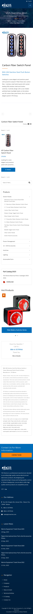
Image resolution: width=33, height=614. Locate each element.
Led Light (5, 421)
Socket (15, 421)
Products (6, 586)
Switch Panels (21, 21)
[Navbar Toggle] (30, 5)
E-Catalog (6, 596)
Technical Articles (9, 593)
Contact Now (16, 455)
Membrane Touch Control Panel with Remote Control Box (14, 200)
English (30, 1)
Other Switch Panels (9, 232)
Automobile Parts (8, 259)
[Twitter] (4, 489)
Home (9, 21)
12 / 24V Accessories (9, 246)
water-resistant (12, 431)
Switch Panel (25, 418)
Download (10, 282)
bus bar (4, 425)
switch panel (24, 421)
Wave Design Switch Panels (11, 216)
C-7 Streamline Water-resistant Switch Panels (16, 219)
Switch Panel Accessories (10, 235)
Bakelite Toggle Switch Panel (11, 229)
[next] (30, 114)
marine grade (6, 431)
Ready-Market (23, 612)
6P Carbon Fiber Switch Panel (7, 151)
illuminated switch (16, 427)
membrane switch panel (8, 429)
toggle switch (17, 429)
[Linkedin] (6, 489)
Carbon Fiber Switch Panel (16, 23)
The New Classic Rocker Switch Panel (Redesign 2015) (16, 226)
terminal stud (19, 425)
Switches (5, 250)
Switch (9, 421)
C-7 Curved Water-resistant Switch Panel (15, 207)
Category (14, 21)
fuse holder (24, 423)
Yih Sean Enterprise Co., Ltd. (19, 608)
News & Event (8, 590)
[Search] (29, 182)
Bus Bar (19, 421)
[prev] (2, 114)
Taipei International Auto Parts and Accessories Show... (16, 537)
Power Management (9, 241)
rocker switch (23, 429)
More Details (16, 356)
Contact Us (25, 431)
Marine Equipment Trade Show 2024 (12, 546)
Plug (12, 421)
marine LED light (6, 423)
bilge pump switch (7, 427)
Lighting (5, 255)
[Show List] (31, 124)
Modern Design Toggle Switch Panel (13, 213)
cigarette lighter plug (11, 425)
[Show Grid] (28, 124)
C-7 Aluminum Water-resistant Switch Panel (16, 204)
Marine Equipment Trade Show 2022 (12, 562)
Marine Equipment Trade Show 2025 (12, 529)
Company (6, 583)
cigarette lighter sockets (16, 423)
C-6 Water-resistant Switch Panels (13, 222)
